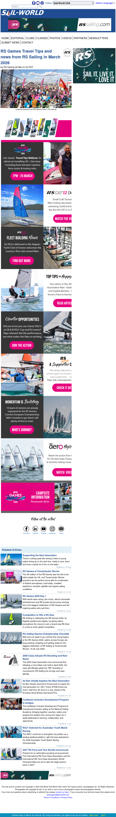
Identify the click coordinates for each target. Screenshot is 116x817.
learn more (93, 815)
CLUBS (30, 38)
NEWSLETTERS (98, 38)
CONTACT (27, 42)
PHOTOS (55, 38)
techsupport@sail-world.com (58, 794)
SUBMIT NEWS (11, 42)
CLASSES (42, 38)
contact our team (62, 792)
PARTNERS (80, 38)
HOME (5, 38)
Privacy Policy (66, 797)
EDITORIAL (17, 38)
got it (103, 815)
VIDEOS (67, 38)
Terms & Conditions (52, 797)
